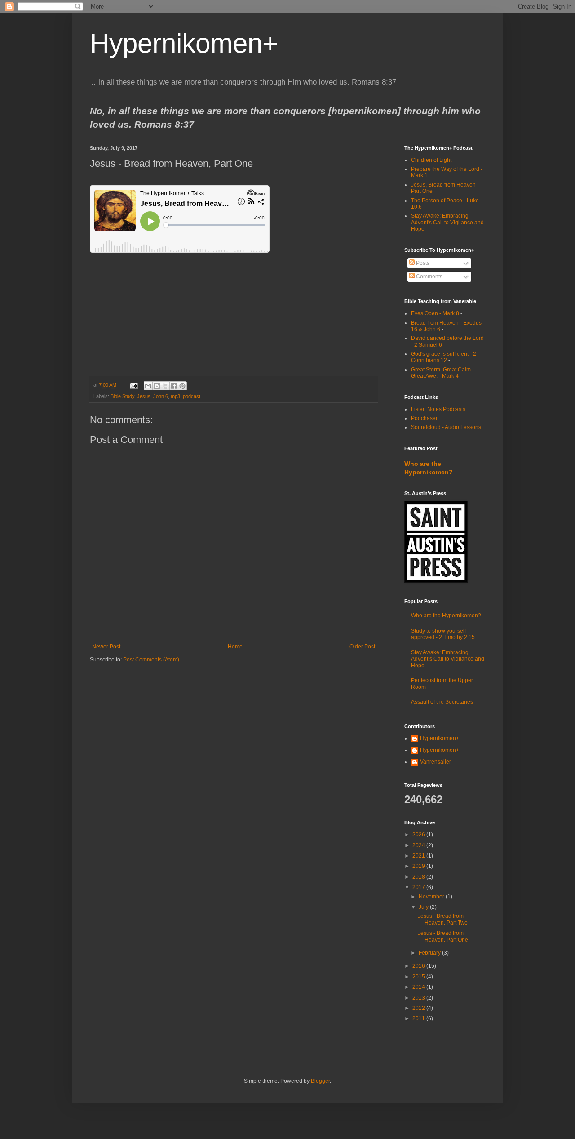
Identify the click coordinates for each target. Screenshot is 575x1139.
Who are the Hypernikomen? (446, 615)
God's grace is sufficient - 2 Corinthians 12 (443, 357)
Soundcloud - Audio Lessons (446, 427)
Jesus (143, 396)
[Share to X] (165, 385)
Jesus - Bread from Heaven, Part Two (443, 919)
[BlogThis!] (156, 385)
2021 (419, 856)
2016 (419, 966)
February (430, 953)
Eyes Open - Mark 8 (435, 313)
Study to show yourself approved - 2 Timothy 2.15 (443, 634)
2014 (419, 987)
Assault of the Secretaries (442, 702)
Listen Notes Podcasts (438, 409)
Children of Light (431, 160)
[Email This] (148, 385)
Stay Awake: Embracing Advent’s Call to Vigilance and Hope (447, 659)
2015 (419, 977)
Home (235, 646)
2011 (419, 1018)
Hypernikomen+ (184, 43)
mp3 (175, 396)
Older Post (362, 646)
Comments (428, 276)
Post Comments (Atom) (151, 660)
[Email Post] (133, 385)
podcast (191, 396)
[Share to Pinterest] (182, 385)
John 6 (160, 396)
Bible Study (122, 396)
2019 (419, 866)
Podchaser (424, 418)
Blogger (320, 1081)
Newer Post (106, 646)
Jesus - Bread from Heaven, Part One (443, 936)
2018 (419, 877)
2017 (419, 887)
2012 (419, 1008)
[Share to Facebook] (173, 385)
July (424, 907)
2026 (419, 834)
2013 (419, 998)
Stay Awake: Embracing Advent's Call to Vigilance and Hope (447, 222)
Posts (422, 263)
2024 (419, 845)
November (432, 896)
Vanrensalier (435, 762)
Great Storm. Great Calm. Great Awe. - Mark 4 (441, 372)
